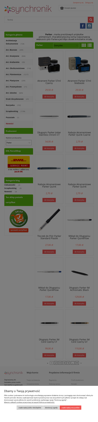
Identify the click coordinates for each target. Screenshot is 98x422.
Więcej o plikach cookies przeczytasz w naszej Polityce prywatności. (29, 402)
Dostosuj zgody (51, 408)
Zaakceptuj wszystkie (70, 408)
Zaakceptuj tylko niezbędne (30, 408)
